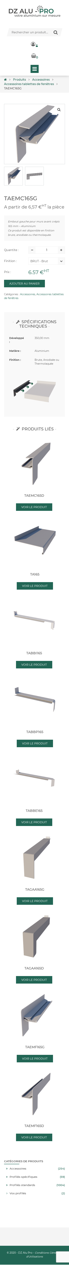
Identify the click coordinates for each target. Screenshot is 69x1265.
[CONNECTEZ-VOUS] (34, 44)
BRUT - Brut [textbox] (39, 261)
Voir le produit (34, 507)
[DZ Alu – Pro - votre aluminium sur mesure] (34, 11)
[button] (59, 109)
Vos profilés (18, 1193)
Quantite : (11, 250)
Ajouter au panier (24, 283)
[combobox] (43, 262)
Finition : (10, 261)
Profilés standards (22, 1185)
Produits (19, 79)
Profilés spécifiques (23, 1177)
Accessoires (41, 79)
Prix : (7, 272)
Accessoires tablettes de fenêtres (29, 84)
